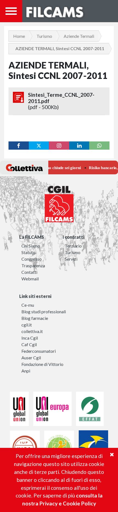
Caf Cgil (29, 344)
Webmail (30, 278)
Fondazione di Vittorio (42, 364)
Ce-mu (27, 305)
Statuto (28, 252)
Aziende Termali (79, 36)
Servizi (71, 258)
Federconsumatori (38, 351)
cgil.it (26, 324)
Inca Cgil (29, 337)
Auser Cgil (31, 357)
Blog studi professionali (43, 311)
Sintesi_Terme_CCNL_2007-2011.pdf (61, 101)
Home (19, 36)
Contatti (29, 272)
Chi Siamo (30, 245)
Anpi (25, 370)
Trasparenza (33, 265)
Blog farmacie (34, 318)
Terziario (73, 245)
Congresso (31, 258)
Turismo (44, 36)
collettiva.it (32, 331)
